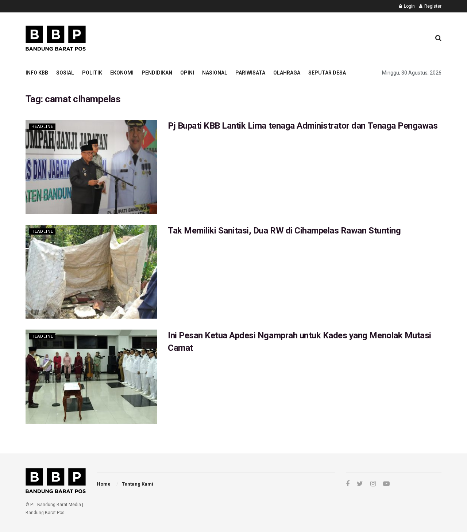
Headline (42, 126)
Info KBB (37, 73)
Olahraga (286, 73)
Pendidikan (157, 73)
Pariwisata (250, 73)
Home (104, 484)
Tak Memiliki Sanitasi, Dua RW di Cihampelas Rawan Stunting (284, 230)
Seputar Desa (327, 73)
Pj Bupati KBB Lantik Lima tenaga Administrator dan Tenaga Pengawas (304, 126)
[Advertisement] (292, 36)
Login (409, 6)
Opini (187, 73)
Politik (92, 73)
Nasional (214, 73)
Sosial (65, 73)
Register (432, 6)
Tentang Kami (137, 484)
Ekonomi (122, 73)
